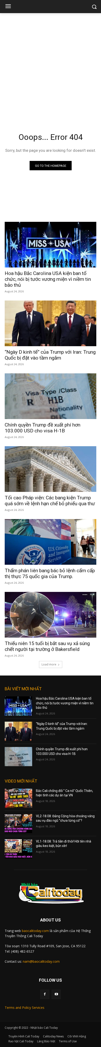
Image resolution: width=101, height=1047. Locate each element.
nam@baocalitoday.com (41, 961)
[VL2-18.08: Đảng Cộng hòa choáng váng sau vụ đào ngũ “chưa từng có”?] (18, 823)
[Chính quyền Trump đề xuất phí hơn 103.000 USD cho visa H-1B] (50, 396)
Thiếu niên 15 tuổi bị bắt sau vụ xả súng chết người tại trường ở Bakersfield (47, 646)
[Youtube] (56, 994)
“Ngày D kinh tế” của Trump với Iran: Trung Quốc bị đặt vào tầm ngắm (50, 355)
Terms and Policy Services (24, 1007)
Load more (49, 664)
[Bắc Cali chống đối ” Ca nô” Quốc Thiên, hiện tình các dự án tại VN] (18, 798)
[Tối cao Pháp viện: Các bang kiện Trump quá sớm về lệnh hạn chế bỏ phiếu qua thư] (50, 469)
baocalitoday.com (35, 930)
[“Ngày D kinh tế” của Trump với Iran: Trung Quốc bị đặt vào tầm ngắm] (50, 323)
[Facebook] (44, 994)
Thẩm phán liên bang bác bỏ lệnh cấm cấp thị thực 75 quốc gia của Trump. (50, 573)
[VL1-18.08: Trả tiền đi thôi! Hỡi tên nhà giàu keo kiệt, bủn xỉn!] (18, 848)
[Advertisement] (50, 65)
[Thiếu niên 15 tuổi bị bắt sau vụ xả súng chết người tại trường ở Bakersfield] (50, 615)
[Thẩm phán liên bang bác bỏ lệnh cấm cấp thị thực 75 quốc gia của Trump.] (50, 542)
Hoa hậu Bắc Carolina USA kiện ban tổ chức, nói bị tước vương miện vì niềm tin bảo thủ (48, 279)
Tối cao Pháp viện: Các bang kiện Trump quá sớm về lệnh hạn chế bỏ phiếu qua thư (50, 500)
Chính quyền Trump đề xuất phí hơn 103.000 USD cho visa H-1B (42, 428)
